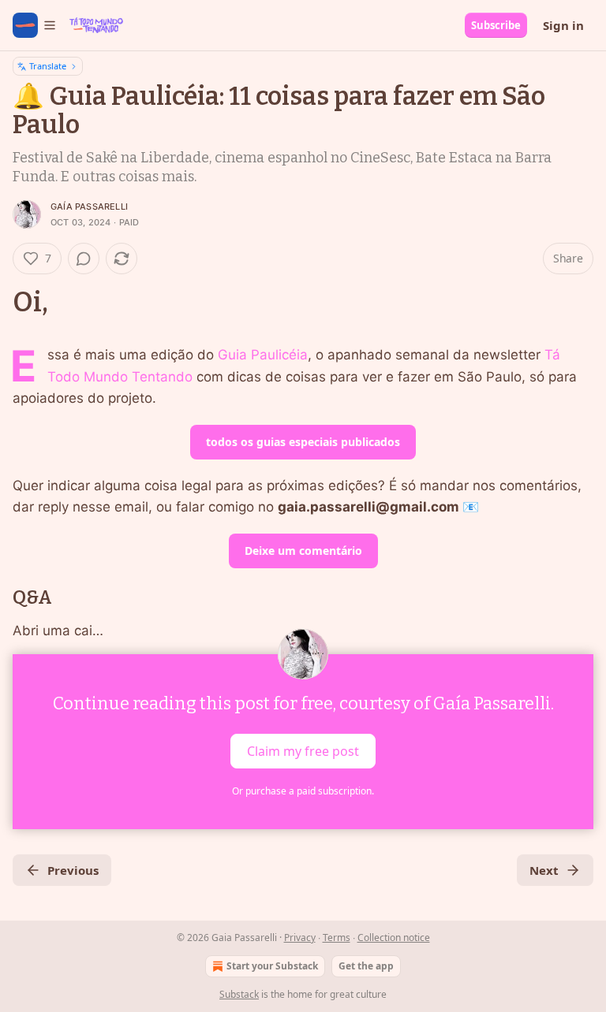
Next (544, 870)
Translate (47, 66)
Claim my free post (303, 750)
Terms (336, 937)
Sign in (563, 25)
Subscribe (496, 25)
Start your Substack (272, 966)
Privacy (300, 937)
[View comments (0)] (83, 258)
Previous (73, 870)
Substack (239, 994)
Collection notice (393, 937)
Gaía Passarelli (89, 206)
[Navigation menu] (34, 25)
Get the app (366, 966)
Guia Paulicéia (263, 355)
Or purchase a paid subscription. (303, 791)
